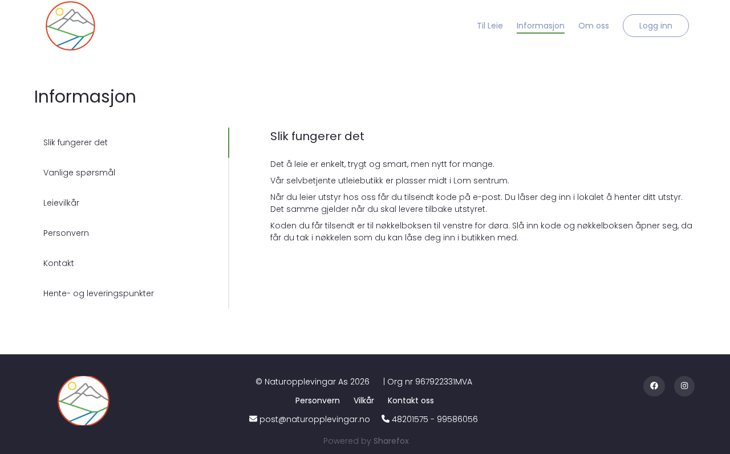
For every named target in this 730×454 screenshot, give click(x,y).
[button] (656, 25)
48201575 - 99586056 (435, 419)
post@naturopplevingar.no (314, 419)
